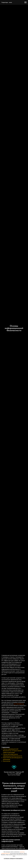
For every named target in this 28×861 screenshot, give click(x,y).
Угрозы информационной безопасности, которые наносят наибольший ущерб (12, 750)
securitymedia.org (19, 704)
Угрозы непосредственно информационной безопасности (12, 755)
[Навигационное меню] (25, 2)
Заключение (6, 761)
